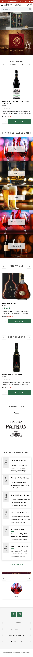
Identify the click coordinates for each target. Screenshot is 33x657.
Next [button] (29, 65)
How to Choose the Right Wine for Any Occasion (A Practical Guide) (20, 461)
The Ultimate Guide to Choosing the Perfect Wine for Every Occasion (20, 478)
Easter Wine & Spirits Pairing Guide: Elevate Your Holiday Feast (20, 547)
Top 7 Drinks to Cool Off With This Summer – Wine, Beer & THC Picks (20, 512)
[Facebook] (13, 614)
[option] (16, 97)
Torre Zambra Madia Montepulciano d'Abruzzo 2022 (15, 102)
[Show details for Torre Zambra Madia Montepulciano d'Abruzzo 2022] (16, 84)
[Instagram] (19, 614)
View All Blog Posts (16, 564)
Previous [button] (4, 65)
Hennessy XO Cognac (9, 303)
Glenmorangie (16, 413)
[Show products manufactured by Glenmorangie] (16, 429)
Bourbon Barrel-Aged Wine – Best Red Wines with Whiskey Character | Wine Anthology (20, 529)
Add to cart (19, 121)
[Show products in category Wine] (16, 588)
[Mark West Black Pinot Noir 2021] (16, 357)
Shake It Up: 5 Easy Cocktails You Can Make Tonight (20, 495)
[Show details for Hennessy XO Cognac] (16, 286)
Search (29, 9)
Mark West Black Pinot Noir (12, 374)
